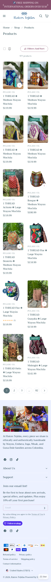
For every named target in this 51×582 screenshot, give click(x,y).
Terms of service (10, 559)
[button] (4, 16)
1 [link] (6, 390)
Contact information (12, 563)
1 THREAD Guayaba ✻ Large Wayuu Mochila (37, 319)
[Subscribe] (44, 508)
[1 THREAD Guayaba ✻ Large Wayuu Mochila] (38, 294)
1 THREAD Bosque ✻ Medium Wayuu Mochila (36, 202)
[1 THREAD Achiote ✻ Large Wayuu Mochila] (13, 183)
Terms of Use (37, 514)
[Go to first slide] (48, 5)
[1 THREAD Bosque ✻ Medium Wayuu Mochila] (38, 179)
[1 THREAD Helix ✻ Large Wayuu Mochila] (13, 347)
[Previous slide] (3, 5)
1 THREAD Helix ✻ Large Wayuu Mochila (12, 372)
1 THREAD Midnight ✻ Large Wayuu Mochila (37, 365)
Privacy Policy (9, 517)
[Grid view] (4, 48)
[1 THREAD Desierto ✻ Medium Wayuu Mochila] (13, 236)
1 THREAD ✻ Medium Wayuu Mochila (12, 100)
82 (36, 390)
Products (29, 28)
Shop (17, 28)
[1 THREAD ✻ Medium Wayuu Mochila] (13, 75)
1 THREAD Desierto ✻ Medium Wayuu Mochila (12, 263)
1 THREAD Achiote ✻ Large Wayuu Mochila (12, 207)
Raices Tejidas (18, 577)
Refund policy (9, 554)
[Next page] (44, 390)
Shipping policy (28, 559)
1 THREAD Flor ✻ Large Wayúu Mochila (37, 254)
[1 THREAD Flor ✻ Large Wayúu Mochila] (38, 233)
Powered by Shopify (34, 577)
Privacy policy (25, 554)
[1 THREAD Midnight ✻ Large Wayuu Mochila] (38, 344)
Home (6, 28)
